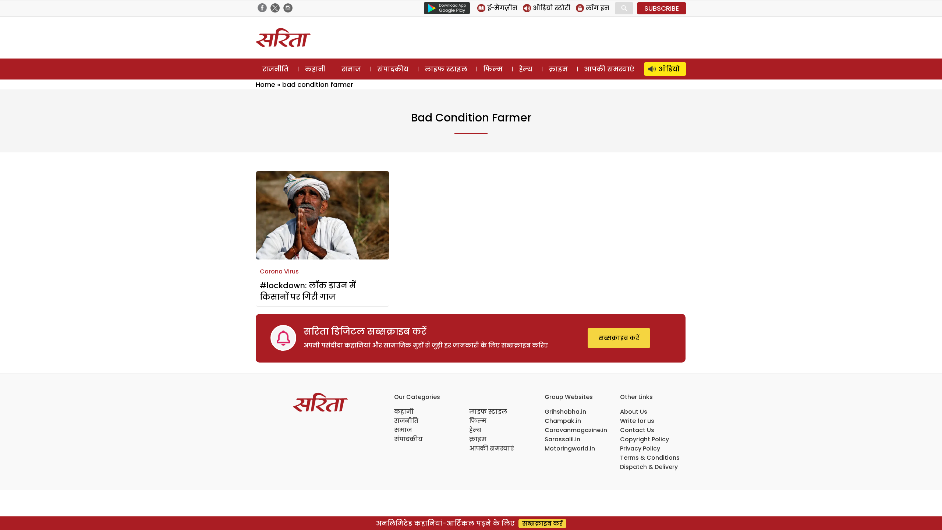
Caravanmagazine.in (576, 430)
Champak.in (563, 421)
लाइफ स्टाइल (446, 69)
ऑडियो (669, 69)
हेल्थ (525, 69)
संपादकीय (392, 69)
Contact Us (637, 430)
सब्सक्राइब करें (619, 338)
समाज (351, 69)
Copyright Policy (644, 439)
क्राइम (558, 69)
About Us (633, 411)
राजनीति (275, 69)
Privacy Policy (640, 448)
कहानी (315, 69)
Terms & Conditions (650, 457)
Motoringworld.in (570, 448)
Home (265, 84)
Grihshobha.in (565, 411)
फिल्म (493, 69)
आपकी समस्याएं (609, 69)
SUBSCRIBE (661, 8)
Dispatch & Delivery (649, 467)
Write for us (637, 421)
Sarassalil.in (562, 439)
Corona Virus (279, 271)
